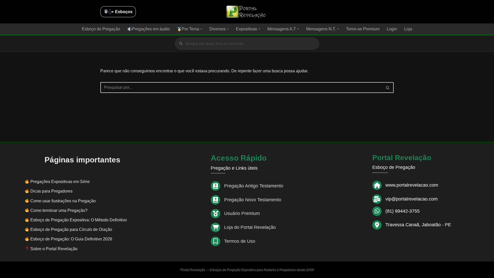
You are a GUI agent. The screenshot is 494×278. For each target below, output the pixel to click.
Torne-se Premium (363, 29)
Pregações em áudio (151, 29)
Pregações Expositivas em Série (60, 181)
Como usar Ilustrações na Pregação (63, 201)
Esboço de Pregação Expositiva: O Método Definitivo (78, 220)
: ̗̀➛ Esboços (120, 12)
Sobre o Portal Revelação (53, 249)
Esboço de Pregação (101, 29)
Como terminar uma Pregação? (58, 210)
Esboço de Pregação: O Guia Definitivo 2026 (71, 239)
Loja (408, 29)
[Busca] (388, 87)
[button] (201, 29)
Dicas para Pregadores (51, 191)
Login (392, 29)
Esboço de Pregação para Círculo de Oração (71, 229)
